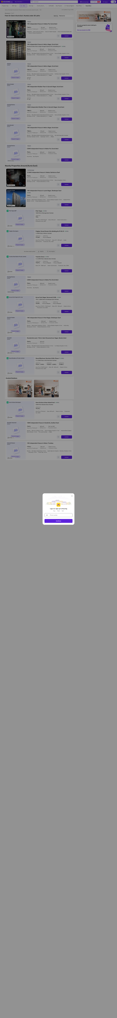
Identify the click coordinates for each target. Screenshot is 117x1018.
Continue (58, 521)
